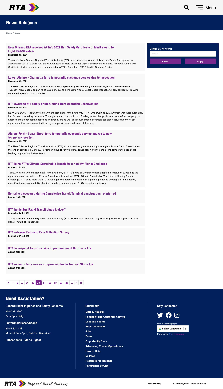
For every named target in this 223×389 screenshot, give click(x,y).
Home (9, 33)
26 (55, 283)
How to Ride (92, 350)
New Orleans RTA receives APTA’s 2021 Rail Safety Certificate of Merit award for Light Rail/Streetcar (61, 49)
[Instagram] (177, 316)
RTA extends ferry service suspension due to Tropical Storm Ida (50, 264)
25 (50, 283)
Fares (88, 336)
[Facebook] (170, 316)
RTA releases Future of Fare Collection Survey (38, 232)
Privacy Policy (154, 383)
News (17, 33)
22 (33, 283)
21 (27, 283)
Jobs (88, 331)
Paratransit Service (97, 365)
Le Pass (90, 355)
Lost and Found (95, 321)
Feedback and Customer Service (105, 316)
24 (44, 283)
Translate (178, 333)
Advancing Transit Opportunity (104, 345)
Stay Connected (95, 326)
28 (67, 283)
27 (61, 283)
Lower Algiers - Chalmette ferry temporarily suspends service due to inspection (61, 77)
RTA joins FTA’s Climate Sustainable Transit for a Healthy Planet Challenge (57, 164)
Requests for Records (98, 360)
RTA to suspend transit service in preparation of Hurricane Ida (49, 248)
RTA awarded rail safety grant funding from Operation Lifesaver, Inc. (53, 104)
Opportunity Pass (96, 341)
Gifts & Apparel (94, 311)
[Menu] (196, 10)
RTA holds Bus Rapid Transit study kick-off (37, 209)
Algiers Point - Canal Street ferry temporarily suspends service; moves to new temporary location (60, 135)
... (22, 283)
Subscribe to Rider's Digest (23, 340)
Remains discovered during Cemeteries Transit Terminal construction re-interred (62, 193)
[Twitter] (161, 316)
